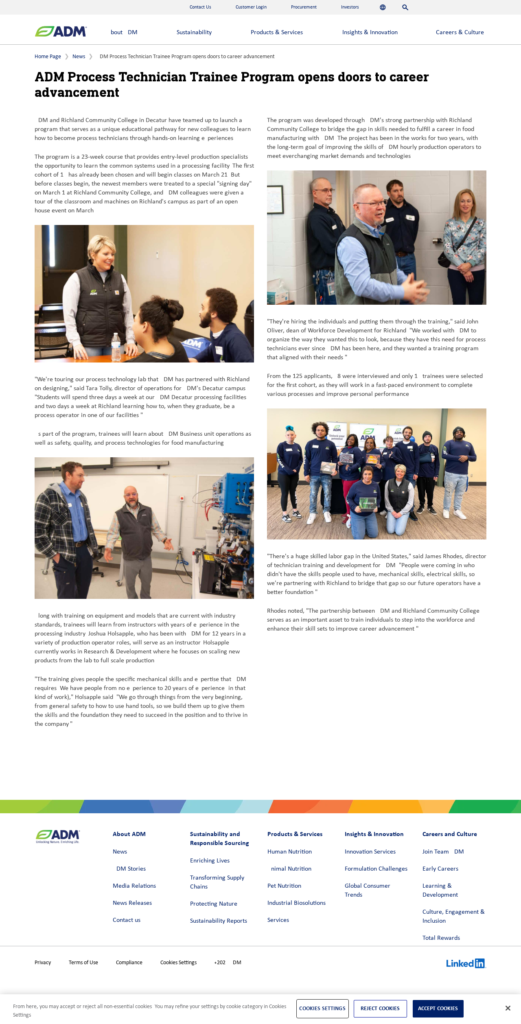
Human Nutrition (289, 852)
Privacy (43, 963)
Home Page (48, 57)
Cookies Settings (178, 963)
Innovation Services (370, 852)
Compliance (129, 963)
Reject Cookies (380, 1008)
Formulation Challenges (376, 869)
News (78, 57)
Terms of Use (83, 963)
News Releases (132, 903)
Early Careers (440, 869)
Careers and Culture (449, 834)
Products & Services (277, 32)
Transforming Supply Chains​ (217, 882)
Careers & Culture (460, 32)
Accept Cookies (438, 1008)
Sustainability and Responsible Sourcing (219, 838)
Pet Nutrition (284, 886)
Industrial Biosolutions (296, 903)
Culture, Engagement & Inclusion (453, 916)
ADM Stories (129, 869)
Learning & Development (440, 890)
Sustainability (194, 32)
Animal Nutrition (289, 869)
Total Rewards (441, 938)
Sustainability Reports (218, 921)
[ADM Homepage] (61, 32)
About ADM (122, 32)
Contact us (126, 920)
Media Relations (134, 886)
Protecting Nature (213, 904)
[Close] (508, 1008)
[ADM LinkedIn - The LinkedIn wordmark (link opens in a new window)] (466, 964)
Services (278, 920)
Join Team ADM (443, 852)
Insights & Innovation (370, 32)
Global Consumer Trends (367, 890)
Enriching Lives (210, 861)
